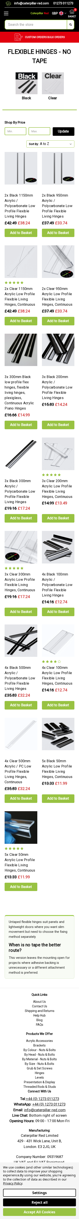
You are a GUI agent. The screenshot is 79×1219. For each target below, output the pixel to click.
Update (63, 131)
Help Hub (39, 1015)
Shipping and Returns (39, 1011)
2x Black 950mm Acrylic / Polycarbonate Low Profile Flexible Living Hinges (57, 205)
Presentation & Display (39, 1082)
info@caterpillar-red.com (31, 3)
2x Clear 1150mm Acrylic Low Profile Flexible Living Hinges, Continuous (20, 297)
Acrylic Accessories (39, 1041)
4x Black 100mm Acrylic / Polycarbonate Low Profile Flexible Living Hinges (57, 584)
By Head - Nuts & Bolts (39, 1054)
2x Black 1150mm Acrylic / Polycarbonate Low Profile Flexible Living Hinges (20, 205)
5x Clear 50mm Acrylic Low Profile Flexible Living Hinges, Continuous (20, 862)
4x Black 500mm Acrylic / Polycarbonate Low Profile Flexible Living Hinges (20, 678)
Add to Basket (21, 233)
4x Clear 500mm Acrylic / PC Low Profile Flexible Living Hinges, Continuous (18, 771)
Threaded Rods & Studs (39, 1086)
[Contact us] (10, 3)
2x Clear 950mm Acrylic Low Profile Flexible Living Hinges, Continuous (57, 297)
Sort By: (34, 144)
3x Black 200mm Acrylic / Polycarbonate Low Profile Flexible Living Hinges (57, 387)
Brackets (39, 1045)
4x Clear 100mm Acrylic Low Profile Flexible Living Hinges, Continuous (57, 675)
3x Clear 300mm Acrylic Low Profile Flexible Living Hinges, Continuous (20, 582)
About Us (39, 1001)
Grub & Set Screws (39, 1068)
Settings (39, 1192)
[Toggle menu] (13, 13)
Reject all (40, 1202)
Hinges (39, 1073)
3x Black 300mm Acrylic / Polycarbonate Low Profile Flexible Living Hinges (20, 491)
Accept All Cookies (39, 1212)
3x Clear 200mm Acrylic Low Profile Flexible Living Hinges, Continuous (57, 489)
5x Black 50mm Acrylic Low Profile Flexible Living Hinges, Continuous (57, 769)
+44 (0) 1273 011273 (42, 1099)
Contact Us (39, 1006)
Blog (39, 1020)
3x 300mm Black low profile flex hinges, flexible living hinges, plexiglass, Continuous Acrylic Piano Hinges (19, 392)
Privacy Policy (12, 1183)
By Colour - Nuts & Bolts (39, 1050)
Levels (39, 1077)
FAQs (39, 1024)
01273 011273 (63, 3)
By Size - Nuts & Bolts (39, 1064)
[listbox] (56, 144)
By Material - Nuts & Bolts (39, 1059)
